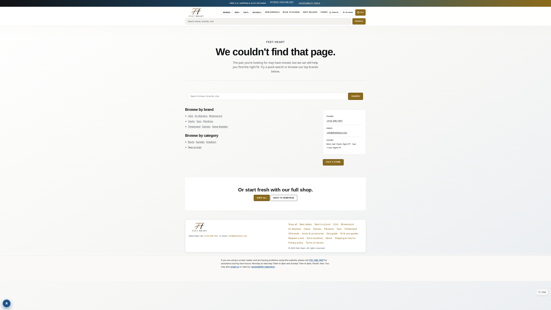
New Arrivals (272, 12)
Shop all (262, 198)
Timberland (194, 126)
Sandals (200, 142)
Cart (362, 12)
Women (226, 12)
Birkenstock (215, 116)
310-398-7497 (316, 260)
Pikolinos (208, 121)
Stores (324, 12)
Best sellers (306, 224)
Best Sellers (310, 12)
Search (335, 12)
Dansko (206, 126)
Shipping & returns (345, 238)
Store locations (315, 238)
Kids (246, 12)
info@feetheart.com (337, 132)
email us (234, 267)
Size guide (331, 233)
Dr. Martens (201, 116)
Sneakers (211, 142)
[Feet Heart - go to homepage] (196, 12)
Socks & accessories (313, 233)
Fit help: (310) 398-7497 (282, 2)
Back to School (291, 12)
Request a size (296, 238)
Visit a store (333, 162)
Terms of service (315, 242)
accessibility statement (263, 267)
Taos (198, 121)
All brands (293, 233)
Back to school (322, 224)
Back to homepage (283, 198)
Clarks (191, 121)
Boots (191, 142)
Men (237, 12)
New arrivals (194, 147)
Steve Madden (220, 126)
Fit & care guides (349, 233)
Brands (257, 12)
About (329, 238)
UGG (190, 116)
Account (349, 12)
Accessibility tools (309, 3)
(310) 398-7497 (335, 120)
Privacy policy (295, 242)
